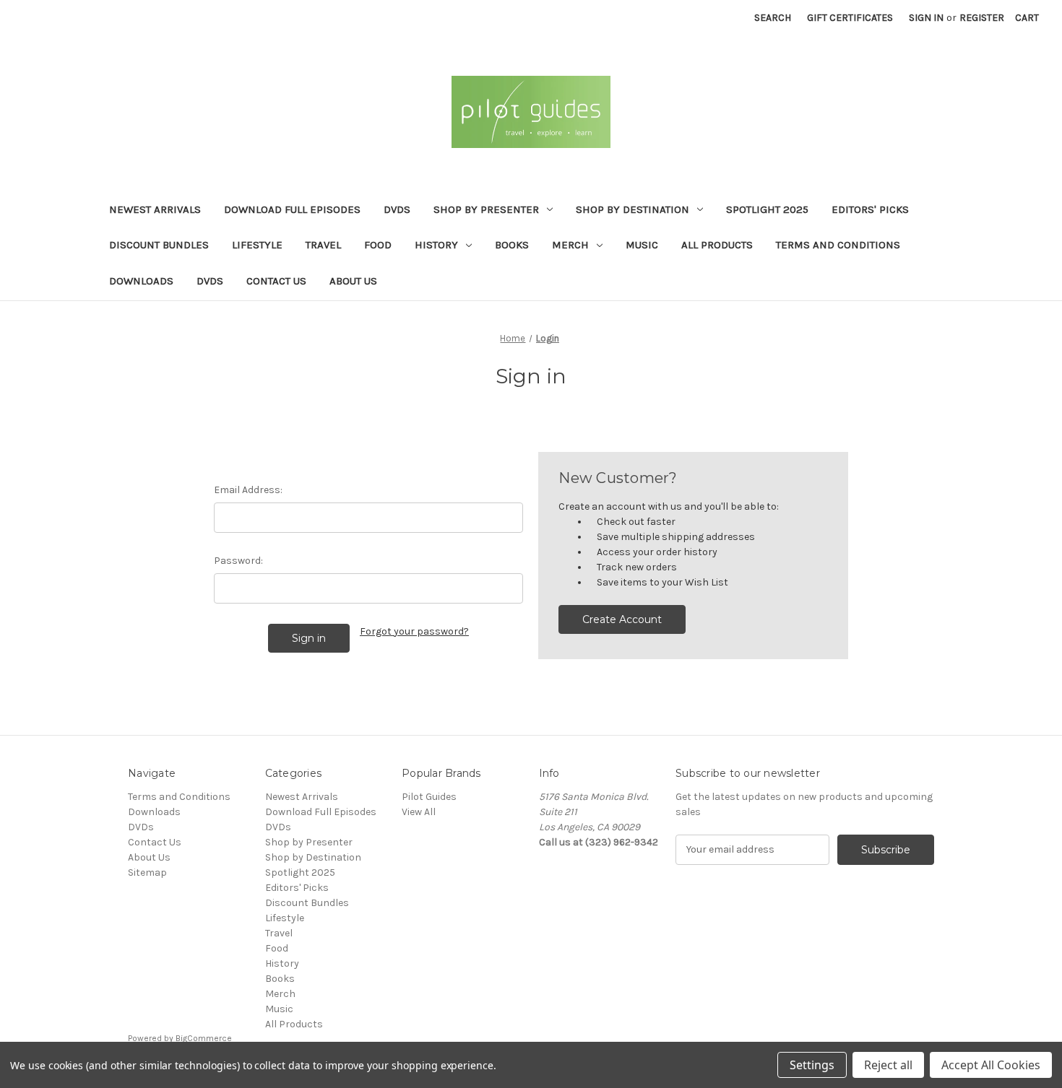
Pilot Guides (429, 797)
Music (642, 244)
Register (981, 18)
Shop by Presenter (486, 209)
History (436, 244)
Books (512, 244)
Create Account (622, 619)
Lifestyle (257, 244)
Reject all (888, 1065)
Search (772, 18)
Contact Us (276, 280)
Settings (812, 1065)
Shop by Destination (632, 209)
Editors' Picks (870, 209)
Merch (570, 244)
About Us (353, 280)
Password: (238, 560)
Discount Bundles (159, 244)
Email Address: (248, 490)
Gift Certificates (850, 18)
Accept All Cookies (990, 1065)
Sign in (926, 18)
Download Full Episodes (292, 209)
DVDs (397, 209)
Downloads (141, 280)
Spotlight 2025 (767, 209)
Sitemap (147, 872)
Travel (323, 244)
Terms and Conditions (838, 244)
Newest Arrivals (155, 209)
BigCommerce (204, 1038)
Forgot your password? (414, 631)
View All (419, 812)
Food (378, 244)
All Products (717, 244)
